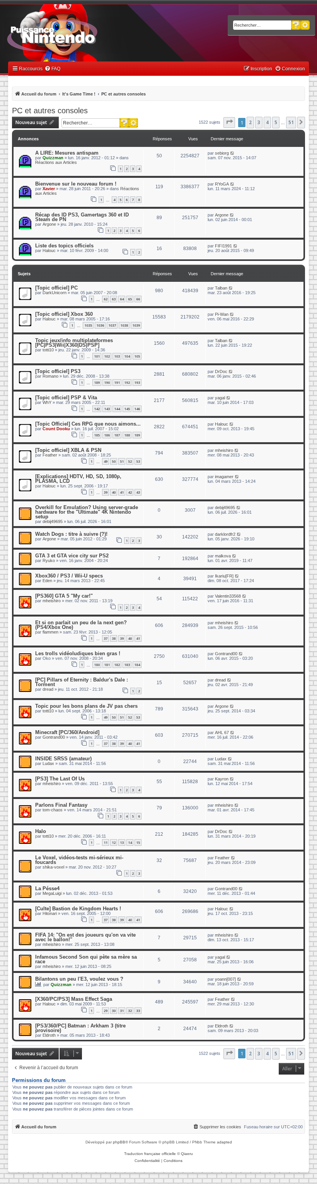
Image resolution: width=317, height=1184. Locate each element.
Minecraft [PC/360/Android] (67, 732)
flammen (50, 632)
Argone (49, 224)
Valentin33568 (228, 596)
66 (138, 299)
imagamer (224, 476)
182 (117, 664)
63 (114, 299)
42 (130, 492)
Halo (40, 831)
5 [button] (275, 122)
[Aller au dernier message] (232, 153)
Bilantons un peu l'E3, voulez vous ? (79, 979)
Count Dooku (56, 428)
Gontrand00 (226, 653)
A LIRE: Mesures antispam (67, 153)
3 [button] (258, 122)
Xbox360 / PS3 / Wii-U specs (69, 576)
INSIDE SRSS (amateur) (63, 759)
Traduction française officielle (150, 1154)
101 (97, 356)
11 (105, 842)
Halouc (49, 250)
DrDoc (221, 371)
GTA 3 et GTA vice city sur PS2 (72, 556)
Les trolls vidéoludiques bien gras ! (77, 653)
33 (138, 1010)
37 (105, 638)
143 (107, 408)
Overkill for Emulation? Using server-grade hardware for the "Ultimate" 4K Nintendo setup (86, 512)
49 (105, 461)
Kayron (221, 779)
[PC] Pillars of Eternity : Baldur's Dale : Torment (81, 682)
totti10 (48, 350)
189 (97, 382)
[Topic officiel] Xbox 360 (64, 314)
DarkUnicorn (54, 292)
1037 (112, 325)
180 (97, 664)
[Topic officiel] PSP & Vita (66, 397)
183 (127, 664)
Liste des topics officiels (64, 246)
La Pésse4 (47, 888)
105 (137, 356)
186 (107, 435)
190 (107, 382)
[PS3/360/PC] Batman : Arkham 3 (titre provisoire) (80, 1028)
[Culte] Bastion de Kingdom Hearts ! (78, 908)
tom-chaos (53, 810)
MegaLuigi (52, 893)
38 (114, 638)
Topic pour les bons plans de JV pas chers (86, 706)
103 (117, 356)
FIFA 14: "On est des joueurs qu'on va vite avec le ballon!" (85, 937)
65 (130, 299)
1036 (100, 325)
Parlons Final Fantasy (61, 805)
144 (117, 408)
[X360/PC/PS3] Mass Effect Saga (73, 999)
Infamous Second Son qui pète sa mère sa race (86, 959)
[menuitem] (52, 69)
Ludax (48, 763)
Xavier (49, 188)
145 (127, 408)
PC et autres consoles (50, 110)
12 (114, 842)
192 (127, 382)
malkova (223, 556)
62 (105, 299)
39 (105, 492)
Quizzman (53, 157)
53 (138, 461)
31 (122, 1010)
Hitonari (50, 913)
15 (138, 842)
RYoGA (222, 184)
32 (130, 1010)
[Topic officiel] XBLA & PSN (68, 450)
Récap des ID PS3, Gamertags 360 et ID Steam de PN (82, 217)
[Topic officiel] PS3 (57, 371)
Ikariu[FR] (224, 576)
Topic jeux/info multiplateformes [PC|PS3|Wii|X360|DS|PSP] (74, 342)
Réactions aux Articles (56, 162)
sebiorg (222, 153)
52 (130, 461)
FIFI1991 (223, 246)
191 (117, 382)
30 (114, 1010)
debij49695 (53, 521)
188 (127, 435)
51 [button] (291, 122)
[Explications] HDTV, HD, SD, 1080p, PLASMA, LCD (78, 479)
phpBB (119, 1142)
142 (97, 408)
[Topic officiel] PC (56, 288)
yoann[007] (225, 979)
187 (117, 435)
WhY (47, 402)
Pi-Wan (221, 314)
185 (97, 435)
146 (137, 408)
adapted (224, 1142)
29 (105, 1010)
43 (138, 492)
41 (122, 492)
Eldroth (49, 1035)
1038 (124, 325)
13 (122, 842)
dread (48, 689)
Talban (221, 288)
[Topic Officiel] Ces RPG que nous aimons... (88, 424)
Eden (47, 580)
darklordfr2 (225, 534)
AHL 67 (222, 732)
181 (107, 664)
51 (122, 461)
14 (130, 842)
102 (107, 356)
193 (137, 382)
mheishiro (224, 450)
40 (114, 492)
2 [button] (250, 122)
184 (137, 664)
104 (127, 356)
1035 (88, 325)
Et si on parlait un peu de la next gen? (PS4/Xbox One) (81, 625)
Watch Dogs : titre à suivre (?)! (71, 534)
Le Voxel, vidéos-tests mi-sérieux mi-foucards (79, 860)
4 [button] (267, 122)
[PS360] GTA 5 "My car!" (64, 596)
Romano (50, 376)
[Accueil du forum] (73, 34)
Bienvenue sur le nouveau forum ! (75, 184)
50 (114, 461)
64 (122, 299)
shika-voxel (53, 867)
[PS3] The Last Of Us (60, 779)
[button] (229, 122)
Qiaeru (187, 1154)
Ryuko (49, 560)
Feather (50, 455)
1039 (136, 325)
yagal (220, 397)
